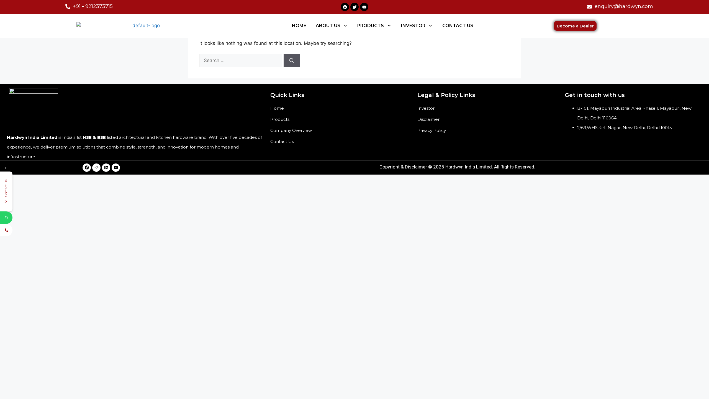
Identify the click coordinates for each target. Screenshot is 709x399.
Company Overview (291, 130)
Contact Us (282, 141)
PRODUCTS (370, 25)
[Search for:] (241, 60)
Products (279, 119)
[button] (332, 25)
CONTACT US (457, 25)
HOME (299, 25)
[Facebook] (345, 7)
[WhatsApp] (6, 217)
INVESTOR (413, 25)
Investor (426, 108)
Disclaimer (428, 119)
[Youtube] (364, 7)
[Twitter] (354, 7)
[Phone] (6, 230)
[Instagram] (96, 167)
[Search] (292, 60)
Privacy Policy (431, 130)
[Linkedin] (106, 167)
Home (277, 108)
